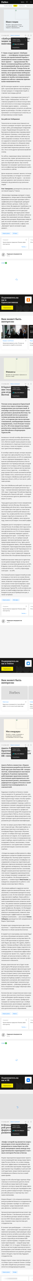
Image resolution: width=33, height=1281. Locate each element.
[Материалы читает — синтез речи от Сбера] (25, 35)
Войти (22, 2)
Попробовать (15, 47)
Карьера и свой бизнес (8, 340)
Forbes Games (10, 6)
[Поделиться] (28, 35)
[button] (31, 2)
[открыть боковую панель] (27, 2)
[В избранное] (31, 35)
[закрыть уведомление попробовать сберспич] (25, 40)
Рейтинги (22, 6)
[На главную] (4, 2)
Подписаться (7, 308)
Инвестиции (6, 702)
